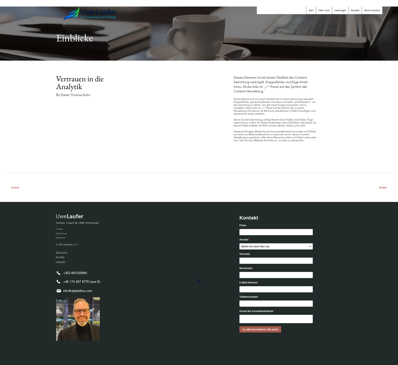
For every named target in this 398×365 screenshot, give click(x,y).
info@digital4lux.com (77, 291)
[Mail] (58, 290)
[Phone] (58, 273)
